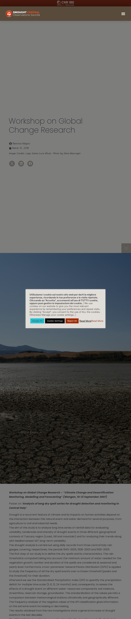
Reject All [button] (72, 321)
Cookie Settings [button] (55, 321)
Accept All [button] (37, 321)
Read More (85, 321)
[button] (123, 14)
